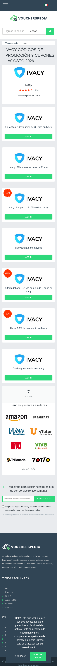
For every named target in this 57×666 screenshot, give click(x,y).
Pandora (9, 592)
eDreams (9, 604)
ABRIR (28, 136)
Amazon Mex (11, 600)
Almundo (9, 607)
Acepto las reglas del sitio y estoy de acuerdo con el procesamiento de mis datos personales (28, 508)
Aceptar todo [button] (38, 656)
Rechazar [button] (20, 656)
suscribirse (44, 499)
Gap (7, 588)
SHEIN (8, 596)
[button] (38, 647)
